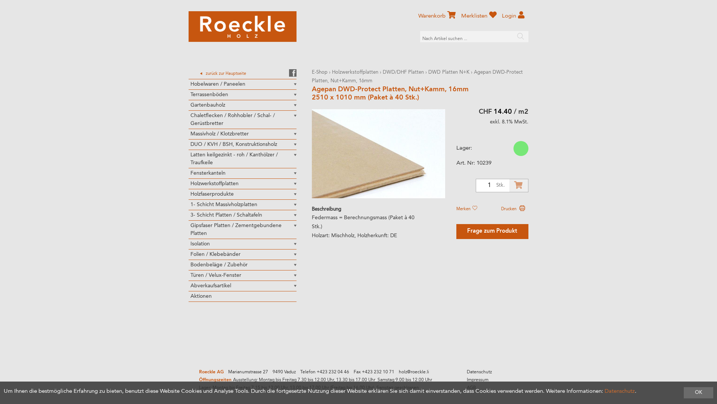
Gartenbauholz (207, 105)
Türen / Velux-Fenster (215, 275)
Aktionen (201, 296)
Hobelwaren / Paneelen (217, 84)
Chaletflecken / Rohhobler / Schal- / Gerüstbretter (232, 119)
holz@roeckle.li (414, 372)
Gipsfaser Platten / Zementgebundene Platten (236, 229)
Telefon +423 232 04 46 (324, 372)
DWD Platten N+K (448, 72)
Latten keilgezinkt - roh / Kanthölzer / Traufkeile (234, 158)
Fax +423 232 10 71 (374, 372)
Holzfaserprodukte (212, 194)
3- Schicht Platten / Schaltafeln (226, 215)
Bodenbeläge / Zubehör (219, 264)
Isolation (200, 244)
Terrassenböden (209, 94)
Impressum (477, 380)
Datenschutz (479, 372)
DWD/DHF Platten (403, 72)
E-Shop (320, 72)
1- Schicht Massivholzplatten (223, 204)
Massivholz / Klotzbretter (219, 134)
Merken (464, 209)
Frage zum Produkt (492, 231)
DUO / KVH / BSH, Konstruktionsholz (233, 144)
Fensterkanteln (208, 173)
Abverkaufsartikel (210, 285)
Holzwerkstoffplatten (214, 183)
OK (698, 392)
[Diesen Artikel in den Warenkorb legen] (518, 185)
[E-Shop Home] (243, 26)
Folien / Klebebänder (215, 254)
